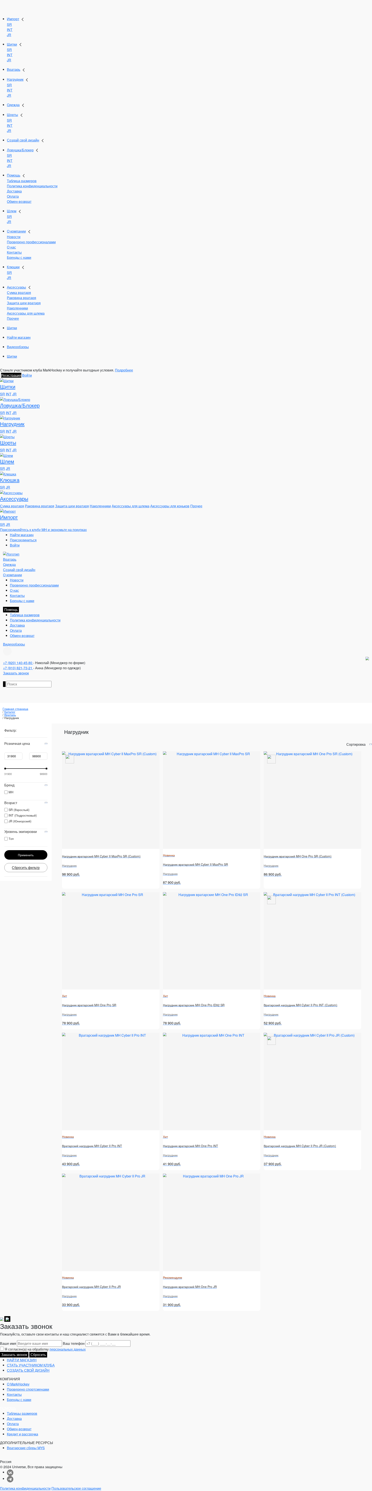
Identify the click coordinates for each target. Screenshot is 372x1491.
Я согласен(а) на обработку (45, 1349)
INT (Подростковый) (23, 815)
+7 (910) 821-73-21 (18, 667)
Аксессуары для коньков (169, 505)
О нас (11, 247)
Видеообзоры (18, 346)
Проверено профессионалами (31, 241)
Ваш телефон (74, 1343)
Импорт (13, 18)
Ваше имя (8, 1343)
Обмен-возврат (19, 201)
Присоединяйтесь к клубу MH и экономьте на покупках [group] (43, 529)
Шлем (11, 210)
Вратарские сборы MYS (26, 1447)
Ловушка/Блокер (20, 150)
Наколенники (17, 308)
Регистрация (11, 375)
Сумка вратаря (19, 292)
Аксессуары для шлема (26, 313)
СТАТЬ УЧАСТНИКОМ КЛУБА (31, 1365)
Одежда (13, 104)
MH (11, 792)
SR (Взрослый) (19, 810)
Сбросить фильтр (26, 867)
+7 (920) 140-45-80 (18, 662)
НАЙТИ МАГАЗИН (22, 1359)
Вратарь (13, 69)
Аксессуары (16, 287)
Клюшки (13, 266)
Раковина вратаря (21, 297)
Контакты (14, 252)
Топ (11, 838)
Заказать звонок (16, 673)
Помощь (13, 175)
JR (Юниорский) (20, 821)
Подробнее (124, 370)
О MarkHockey (18, 1384)
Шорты (12, 114)
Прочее (13, 318)
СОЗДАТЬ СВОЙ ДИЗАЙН (28, 1370)
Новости (13, 236)
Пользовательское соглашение (76, 1488)
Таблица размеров (22, 180)
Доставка (14, 191)
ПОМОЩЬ (8, 1408)
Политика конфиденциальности (32, 185)
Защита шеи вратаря (24, 302)
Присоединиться (23, 539)
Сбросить (38, 1354)
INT (9, 29)
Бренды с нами (19, 257)
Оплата (13, 196)
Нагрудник (15, 79)
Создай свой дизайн (23, 140)
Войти (27, 375)
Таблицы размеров (22, 1413)
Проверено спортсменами (28, 1389)
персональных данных (68, 1349)
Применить (26, 855)
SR (9, 24)
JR (9, 34)
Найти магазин (19, 337)
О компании (16, 231)
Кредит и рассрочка (22, 1434)
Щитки (12, 44)
